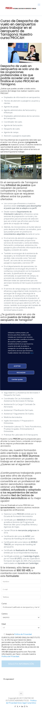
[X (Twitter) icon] (17, 706)
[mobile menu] (39, 4)
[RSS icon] (27, 706)
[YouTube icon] (20, 706)
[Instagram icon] (24, 706)
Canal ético (31, 703)
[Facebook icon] (15, 706)
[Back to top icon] (21, 693)
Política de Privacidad (23, 634)
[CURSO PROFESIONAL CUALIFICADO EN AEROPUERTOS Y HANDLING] (21, 8)
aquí (31, 353)
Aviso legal (22, 703)
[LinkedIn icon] (22, 706)
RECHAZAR (21, 372)
